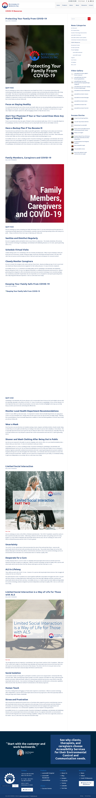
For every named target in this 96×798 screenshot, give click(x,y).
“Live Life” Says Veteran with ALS (81, 121)
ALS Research (74, 28)
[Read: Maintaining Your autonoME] (72, 126)
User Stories (73, 60)
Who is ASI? (73, 64)
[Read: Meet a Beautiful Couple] (72, 146)
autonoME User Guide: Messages (81, 97)
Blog (6, 20)
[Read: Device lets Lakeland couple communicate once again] (72, 153)
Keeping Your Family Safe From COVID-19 (27, 284)
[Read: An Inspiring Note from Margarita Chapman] (72, 142)
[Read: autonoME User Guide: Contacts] (72, 94)
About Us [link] (64, 773)
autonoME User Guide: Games (80, 101)
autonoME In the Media (76, 35)
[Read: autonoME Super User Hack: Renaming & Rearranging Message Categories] (72, 82)
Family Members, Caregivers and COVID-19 (28, 157)
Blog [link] (62, 775)
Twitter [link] (63, 783)
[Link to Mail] (93, 1)
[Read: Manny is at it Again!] (72, 133)
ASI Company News (75, 30)
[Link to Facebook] (87, 1)
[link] (86, 778)
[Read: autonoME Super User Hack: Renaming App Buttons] (72, 78)
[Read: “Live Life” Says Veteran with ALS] (72, 122)
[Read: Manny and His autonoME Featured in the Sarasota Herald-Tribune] (72, 129)
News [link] (82, 773)
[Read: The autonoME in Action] (72, 149)
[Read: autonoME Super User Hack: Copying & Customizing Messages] (72, 87)
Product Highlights (75, 50)
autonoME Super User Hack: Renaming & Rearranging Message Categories (82, 83)
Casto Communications (24, 796)
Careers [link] (63, 778)
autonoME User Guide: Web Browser (82, 90)
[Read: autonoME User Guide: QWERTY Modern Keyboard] (72, 74)
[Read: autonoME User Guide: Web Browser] (72, 91)
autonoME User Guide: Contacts (81, 94)
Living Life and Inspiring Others (81, 118)
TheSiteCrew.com (33, 796)
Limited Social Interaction (19, 466)
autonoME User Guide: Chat (80, 104)
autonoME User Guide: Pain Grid (81, 108)
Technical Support (81, 1)
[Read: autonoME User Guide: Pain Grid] (72, 108)
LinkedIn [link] (64, 785)
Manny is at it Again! (78, 132)
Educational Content (75, 45)
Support (73, 57)
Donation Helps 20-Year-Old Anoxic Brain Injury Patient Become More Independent (82, 137)
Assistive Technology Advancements (79, 32)
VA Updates (73, 62)
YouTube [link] (64, 788)
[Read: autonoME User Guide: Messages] (72, 98)
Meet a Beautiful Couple (79, 145)
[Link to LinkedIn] (89, 1)
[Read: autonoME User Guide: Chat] (72, 105)
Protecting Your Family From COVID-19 (26, 18)
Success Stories (47, 788)
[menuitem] (58, 5)
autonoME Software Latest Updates (78, 37)
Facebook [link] (64, 780)
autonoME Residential (77, 52)
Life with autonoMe (75, 47)
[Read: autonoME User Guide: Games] (72, 101)
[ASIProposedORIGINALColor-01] (10, 5)
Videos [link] (83, 775)
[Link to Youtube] (91, 1)
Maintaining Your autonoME (80, 125)
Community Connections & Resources (79, 39)
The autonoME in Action (79, 149)
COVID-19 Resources (13, 11)
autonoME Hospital (77, 55)
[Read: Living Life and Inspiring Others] (72, 119)
